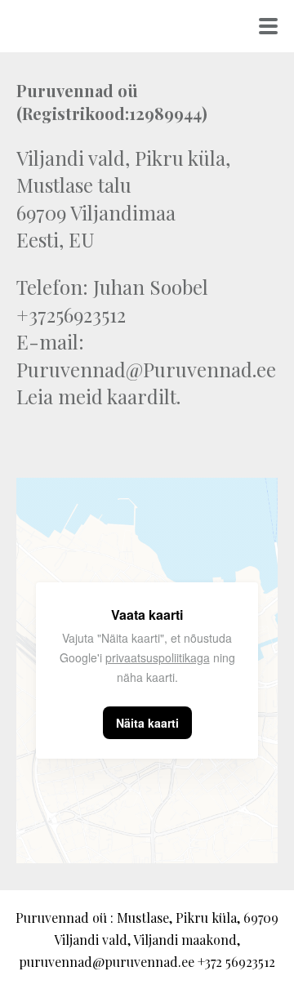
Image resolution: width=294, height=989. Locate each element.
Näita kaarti (147, 723)
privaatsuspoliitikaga (157, 657)
